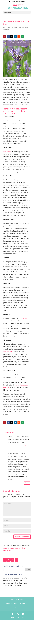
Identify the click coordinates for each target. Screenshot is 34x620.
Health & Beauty (23, 27)
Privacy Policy (23, 603)
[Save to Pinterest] (4, 36)
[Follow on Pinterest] (9, 560)
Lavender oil (7, 152)
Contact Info (19, 599)
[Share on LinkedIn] (15, 36)
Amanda (7, 27)
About (11, 599)
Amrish (10, 453)
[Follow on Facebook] (5, 560)
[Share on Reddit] (18, 36)
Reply (27, 446)
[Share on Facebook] (8, 36)
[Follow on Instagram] (12, 560)
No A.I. (16, 607)
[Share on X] (11, 36)
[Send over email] (22, 36)
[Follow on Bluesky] (16, 560)
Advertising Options (11, 603)
